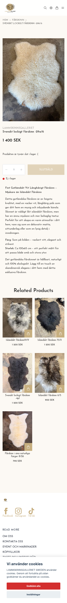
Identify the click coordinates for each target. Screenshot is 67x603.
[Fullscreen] (58, 45)
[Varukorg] (57, 7)
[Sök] (45, 7)
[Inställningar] (51, 7)
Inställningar (33, 594)
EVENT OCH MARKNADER (20, 547)
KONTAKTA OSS (13, 541)
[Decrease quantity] (6, 169)
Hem (5, 20)
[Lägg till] (28, 333)
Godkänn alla (33, 586)
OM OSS (8, 536)
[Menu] (63, 7)
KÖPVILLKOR (11, 552)
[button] (59, 80)
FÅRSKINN (18, 20)
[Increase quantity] (21, 169)
